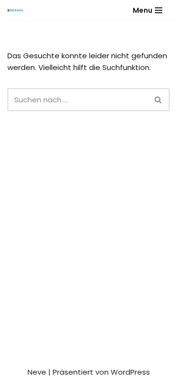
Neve (37, 372)
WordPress (130, 372)
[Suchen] (159, 99)
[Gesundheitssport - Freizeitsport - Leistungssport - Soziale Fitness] (17, 10)
